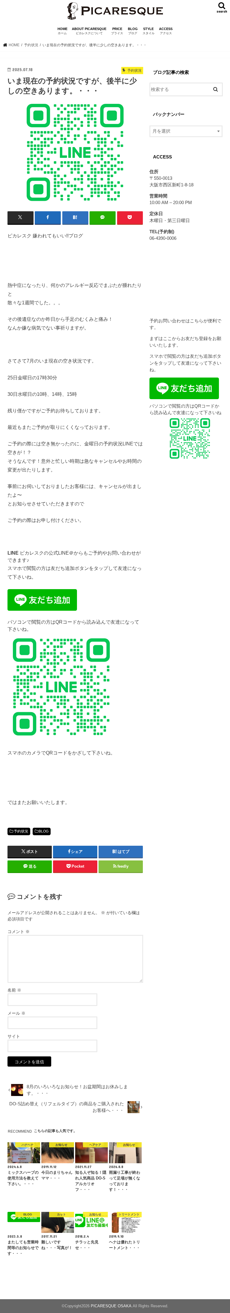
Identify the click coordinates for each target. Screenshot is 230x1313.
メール (16, 1013)
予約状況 (21, 831)
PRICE (117, 31)
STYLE (149, 31)
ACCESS (165, 31)
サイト (13, 1036)
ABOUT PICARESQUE (89, 31)
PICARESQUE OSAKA (111, 1306)
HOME (62, 31)
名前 (14, 990)
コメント (18, 931)
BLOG (133, 31)
